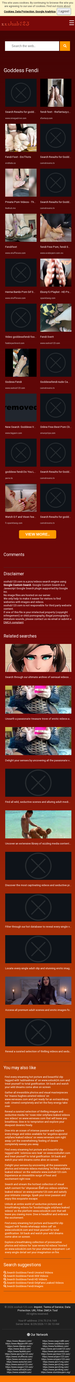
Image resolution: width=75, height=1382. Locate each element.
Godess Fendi (13, 382)
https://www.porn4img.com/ (56, 1369)
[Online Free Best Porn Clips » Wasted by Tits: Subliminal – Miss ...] (56, 420)
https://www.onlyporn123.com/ (55, 1359)
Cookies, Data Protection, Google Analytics (30, 11)
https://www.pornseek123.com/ (55, 1349)
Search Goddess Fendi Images (24, 1286)
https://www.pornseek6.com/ (55, 1351)
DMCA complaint (14, 622)
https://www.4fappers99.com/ (19, 1343)
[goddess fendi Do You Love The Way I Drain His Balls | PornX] (21, 465)
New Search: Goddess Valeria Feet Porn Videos (33, 427)
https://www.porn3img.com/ (56, 1367)
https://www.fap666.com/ (19, 1351)
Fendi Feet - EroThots (18, 157)
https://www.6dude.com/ (19, 1349)
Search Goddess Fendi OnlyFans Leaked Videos (35, 1282)
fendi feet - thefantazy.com (56, 112)
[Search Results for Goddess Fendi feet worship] (56, 465)
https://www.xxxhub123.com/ (19, 1364)
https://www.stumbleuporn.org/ (55, 1372)
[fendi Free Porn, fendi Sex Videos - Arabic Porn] (56, 241)
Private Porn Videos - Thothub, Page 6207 (30, 202)
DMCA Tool (51, 1310)
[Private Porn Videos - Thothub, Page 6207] (21, 195)
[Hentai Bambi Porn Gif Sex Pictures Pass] (21, 285)
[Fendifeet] (21, 241)
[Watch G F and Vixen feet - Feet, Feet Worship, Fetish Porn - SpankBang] (21, 511)
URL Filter (37, 1310)
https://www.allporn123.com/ (55, 1356)
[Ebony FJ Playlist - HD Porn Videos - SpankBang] (56, 285)
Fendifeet (11, 247)
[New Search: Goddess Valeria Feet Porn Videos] (21, 420)
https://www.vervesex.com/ (19, 1359)
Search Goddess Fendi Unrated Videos (29, 1272)
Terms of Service (53, 1307)
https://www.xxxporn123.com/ (19, 1367)
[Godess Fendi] (21, 376)
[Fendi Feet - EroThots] (21, 151)
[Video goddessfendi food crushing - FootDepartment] (21, 330)
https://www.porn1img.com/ (56, 1362)
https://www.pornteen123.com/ (55, 1354)
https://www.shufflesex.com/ (19, 1356)
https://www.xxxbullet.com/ (19, 1362)
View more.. (37, 534)
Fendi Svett (47, 336)
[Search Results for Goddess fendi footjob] (56, 151)
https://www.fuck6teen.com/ (56, 1346)
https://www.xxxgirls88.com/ (55, 1341)
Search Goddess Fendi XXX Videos (27, 1276)
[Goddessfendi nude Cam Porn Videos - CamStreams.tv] (56, 376)
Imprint (38, 1307)
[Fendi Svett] (56, 330)
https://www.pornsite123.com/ (19, 1354)
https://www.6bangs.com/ (19, 1346)
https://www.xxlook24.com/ (19, 1372)
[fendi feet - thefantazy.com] (56, 106)
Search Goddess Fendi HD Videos (26, 1279)
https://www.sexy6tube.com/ (55, 1343)
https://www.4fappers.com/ (19, 1341)
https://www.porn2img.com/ (56, 1364)
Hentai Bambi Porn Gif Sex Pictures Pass (29, 292)
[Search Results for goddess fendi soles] (56, 511)
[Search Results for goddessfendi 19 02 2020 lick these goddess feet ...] (21, 106)
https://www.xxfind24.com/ (19, 1369)
